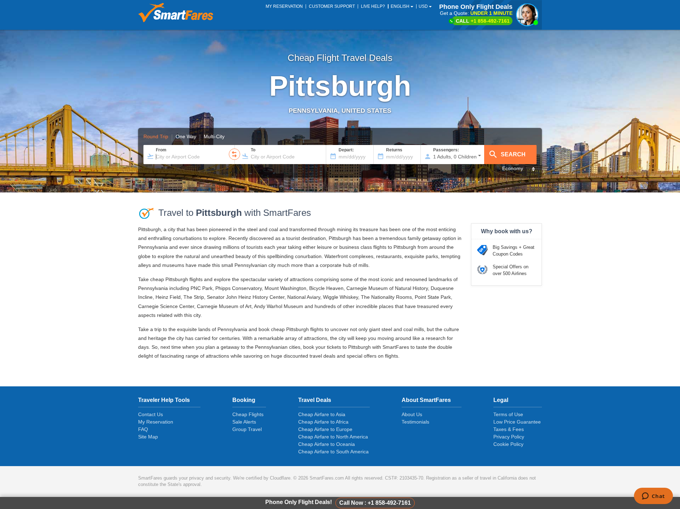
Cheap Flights (248, 414)
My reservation (284, 6)
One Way (186, 136)
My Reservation (155, 422)
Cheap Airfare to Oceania (326, 444)
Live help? (373, 6)
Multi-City (214, 136)
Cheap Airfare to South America (333, 451)
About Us (412, 414)
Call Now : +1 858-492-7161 (375, 503)
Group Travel (247, 429)
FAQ (143, 429)
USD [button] (424, 6)
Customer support (332, 6)
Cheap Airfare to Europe (325, 429)
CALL (483, 21)
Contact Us (150, 414)
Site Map (148, 437)
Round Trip (155, 136)
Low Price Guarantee (517, 422)
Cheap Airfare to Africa (323, 422)
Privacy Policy (508, 437)
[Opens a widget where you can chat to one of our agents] (653, 496)
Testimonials (415, 422)
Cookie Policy (508, 444)
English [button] (400, 6)
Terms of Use (508, 414)
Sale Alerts (244, 422)
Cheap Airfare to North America (333, 437)
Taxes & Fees (508, 429)
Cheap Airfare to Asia (321, 414)
